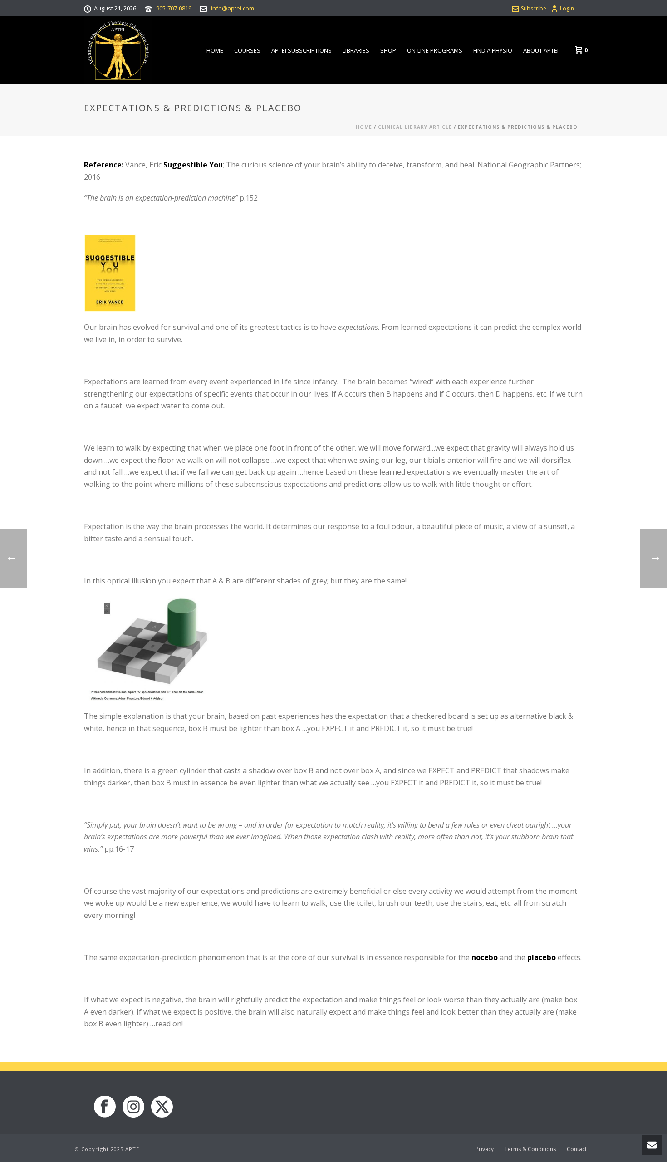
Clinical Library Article (415, 127)
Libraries (356, 50)
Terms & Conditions (530, 1149)
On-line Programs (434, 50)
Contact (577, 1149)
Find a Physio (492, 50)
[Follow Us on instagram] (133, 1107)
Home (214, 50)
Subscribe (533, 8)
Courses (247, 50)
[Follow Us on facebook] (105, 1107)
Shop (388, 50)
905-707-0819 (173, 8)
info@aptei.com (232, 8)
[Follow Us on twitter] (162, 1107)
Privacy (485, 1149)
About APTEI (541, 50)
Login (567, 8)
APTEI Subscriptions (301, 50)
